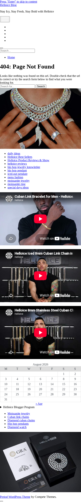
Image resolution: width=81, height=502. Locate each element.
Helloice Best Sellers (20, 156)
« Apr (39, 403)
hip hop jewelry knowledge (24, 167)
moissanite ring (16, 184)
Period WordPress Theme (15, 496)
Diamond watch (17, 427)
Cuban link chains (18, 417)
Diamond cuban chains (21, 420)
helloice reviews (17, 163)
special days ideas (18, 187)
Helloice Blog (8, 5)
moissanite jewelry (19, 180)
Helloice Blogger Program (18, 407)
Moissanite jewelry (19, 413)
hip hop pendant (17, 170)
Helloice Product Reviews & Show (28, 160)
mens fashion (15, 177)
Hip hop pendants (18, 423)
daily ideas (14, 153)
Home (11, 57)
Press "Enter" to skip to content (18, 1)
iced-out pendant (17, 173)
